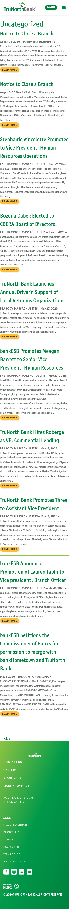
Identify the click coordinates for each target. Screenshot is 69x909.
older (6, 738)
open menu (65, 9)
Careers (10, 770)
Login (51, 7)
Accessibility (12, 847)
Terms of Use (11, 854)
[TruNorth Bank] (19, 7)
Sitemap (8, 839)
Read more (9, 69)
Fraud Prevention (15, 825)
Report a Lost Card (16, 861)
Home (7, 817)
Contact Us (12, 762)
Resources (12, 778)
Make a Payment (16, 786)
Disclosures (11, 832)
